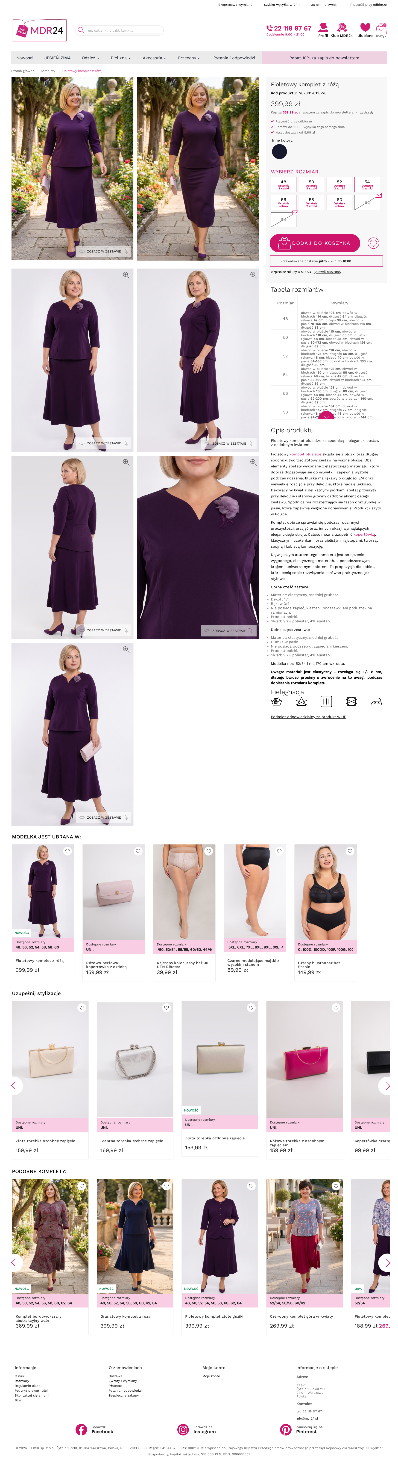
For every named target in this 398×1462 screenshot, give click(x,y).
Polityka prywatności (31, 1390)
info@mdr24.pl (307, 1418)
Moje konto (211, 1376)
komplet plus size (305, 454)
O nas (19, 1376)
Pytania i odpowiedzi (125, 1390)
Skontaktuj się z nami (32, 1395)
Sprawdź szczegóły (327, 272)
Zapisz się (366, 112)
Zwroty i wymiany (123, 1381)
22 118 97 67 (292, 28)
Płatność (116, 1386)
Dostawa (115, 1376)
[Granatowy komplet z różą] (279, 151)
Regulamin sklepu (29, 1386)
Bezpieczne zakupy (124, 1395)
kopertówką (364, 534)
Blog (18, 1400)
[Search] (81, 30)
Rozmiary (22, 1381)
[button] (14, 1086)
